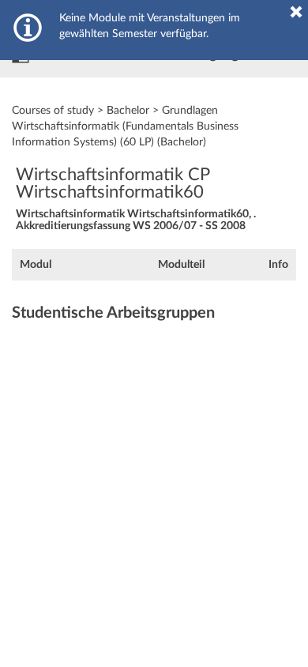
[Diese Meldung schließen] (296, 12)
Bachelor (128, 110)
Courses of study (53, 110)
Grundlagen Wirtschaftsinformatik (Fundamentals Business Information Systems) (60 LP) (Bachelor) (125, 126)
